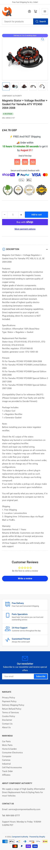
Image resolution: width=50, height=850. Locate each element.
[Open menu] (45, 11)
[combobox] (25, 21)
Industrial (6, 764)
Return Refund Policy (11, 709)
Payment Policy (9, 701)
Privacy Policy (8, 697)
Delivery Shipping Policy (13, 705)
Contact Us (7, 724)
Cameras (6, 760)
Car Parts (6, 741)
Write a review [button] (25, 578)
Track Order (7, 771)
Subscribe (40, 676)
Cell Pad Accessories (12, 767)
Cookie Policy (8, 716)
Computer (6, 756)
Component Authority (12, 96)
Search (42, 21)
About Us (6, 727)
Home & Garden (9, 749)
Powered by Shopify (37, 837)
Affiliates (6, 775)
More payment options (25, 229)
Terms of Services (10, 712)
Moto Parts (7, 745)
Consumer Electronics (12, 752)
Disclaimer (7, 720)
